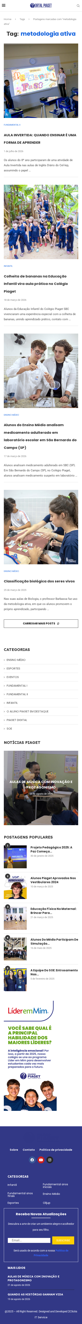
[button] (7, 788)
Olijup (46, 1202)
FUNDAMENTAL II (17, 694)
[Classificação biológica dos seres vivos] (41, 527)
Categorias (18, 1176)
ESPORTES (13, 668)
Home (7, 19)
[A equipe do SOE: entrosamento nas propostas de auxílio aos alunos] (15, 979)
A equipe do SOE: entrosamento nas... (54, 972)
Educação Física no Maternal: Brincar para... (53, 911)
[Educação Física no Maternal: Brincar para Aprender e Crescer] (15, 918)
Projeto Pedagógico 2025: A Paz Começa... (51, 849)
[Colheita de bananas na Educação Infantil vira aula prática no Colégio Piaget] (41, 222)
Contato (29, 1150)
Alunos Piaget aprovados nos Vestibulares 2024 (53, 880)
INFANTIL (12, 703)
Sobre (14, 1150)
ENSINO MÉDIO (16, 660)
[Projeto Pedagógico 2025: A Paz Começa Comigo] (15, 856)
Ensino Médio (51, 1194)
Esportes (13, 1202)
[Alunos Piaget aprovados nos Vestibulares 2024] (15, 887)
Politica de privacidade (55, 1150)
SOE (9, 729)
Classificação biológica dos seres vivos (39, 581)
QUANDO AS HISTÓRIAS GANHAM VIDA (35, 1294)
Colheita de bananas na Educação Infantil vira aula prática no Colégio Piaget (36, 284)
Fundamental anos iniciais (55, 1185)
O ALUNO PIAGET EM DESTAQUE (27, 711)
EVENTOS (13, 677)
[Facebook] (32, 1159)
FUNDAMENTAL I (17, 686)
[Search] (78, 6)
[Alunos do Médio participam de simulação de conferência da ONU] (15, 949)
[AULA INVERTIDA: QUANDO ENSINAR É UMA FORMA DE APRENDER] (41, 81)
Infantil (12, 1185)
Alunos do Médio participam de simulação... (54, 942)
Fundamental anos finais (20, 1194)
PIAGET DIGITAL (17, 720)
